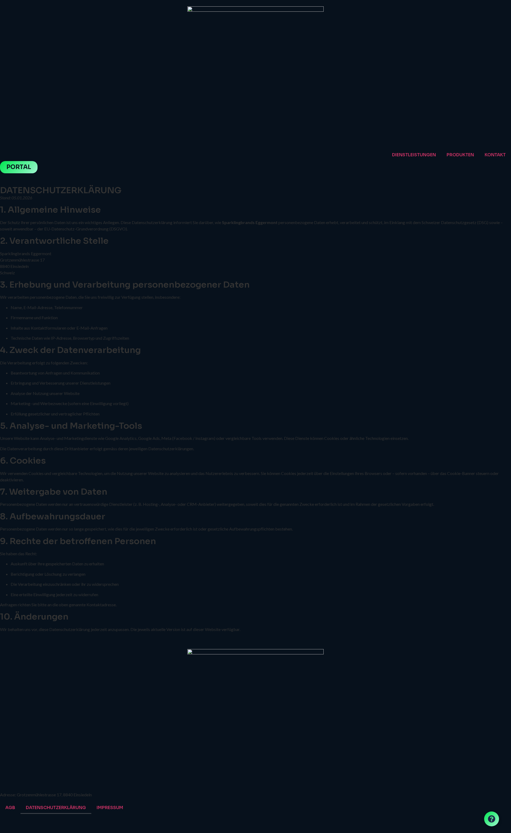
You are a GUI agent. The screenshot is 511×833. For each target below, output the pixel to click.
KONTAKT (495, 155)
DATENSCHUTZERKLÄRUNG (56, 807)
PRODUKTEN (460, 155)
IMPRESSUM (110, 807)
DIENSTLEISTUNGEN (414, 155)
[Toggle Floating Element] (491, 818)
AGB (10, 807)
